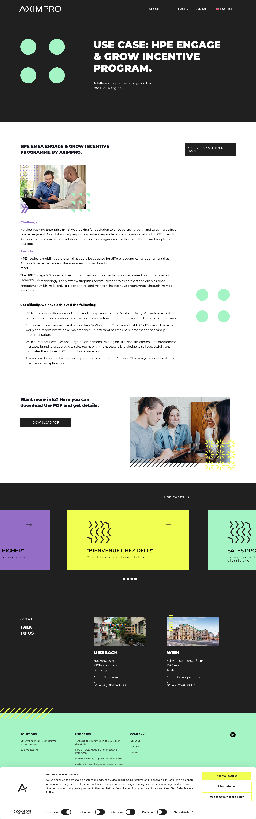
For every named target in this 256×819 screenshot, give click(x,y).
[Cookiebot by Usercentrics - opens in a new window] (22, 812)
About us (135, 740)
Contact (134, 746)
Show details (181, 812)
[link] (233, 734)
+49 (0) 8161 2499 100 (112, 685)
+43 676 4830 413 (182, 685)
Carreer (134, 752)
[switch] (100, 812)
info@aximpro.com (112, 677)
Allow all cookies (227, 775)
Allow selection (227, 786)
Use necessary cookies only (227, 796)
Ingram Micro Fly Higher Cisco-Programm (98, 758)
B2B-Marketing (29, 749)
